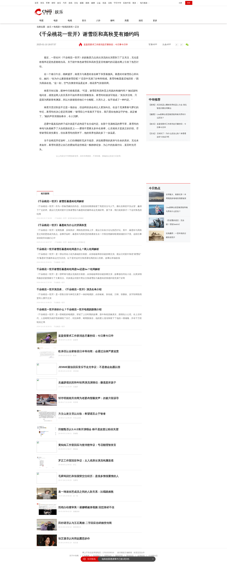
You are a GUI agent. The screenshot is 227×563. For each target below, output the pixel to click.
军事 (48, 3)
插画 (87, 3)
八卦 (98, 20)
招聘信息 (108, 556)
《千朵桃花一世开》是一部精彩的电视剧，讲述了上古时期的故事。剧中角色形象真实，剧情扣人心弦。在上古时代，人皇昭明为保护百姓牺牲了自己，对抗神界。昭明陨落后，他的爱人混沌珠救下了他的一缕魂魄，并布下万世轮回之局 (89, 318)
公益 (98, 3)
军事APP (153, 44)
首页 (36, 3)
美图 (127, 20)
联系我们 (97, 556)
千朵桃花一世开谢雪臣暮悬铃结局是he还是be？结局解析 (68, 269)
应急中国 (126, 3)
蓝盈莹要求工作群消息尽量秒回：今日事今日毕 (106, 44)
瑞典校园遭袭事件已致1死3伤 (115, 559)
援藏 (82, 3)
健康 (93, 3)
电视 (70, 20)
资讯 (42, 3)
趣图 (152, 114)
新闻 (152, 105)
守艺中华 (117, 3)
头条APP (166, 44)
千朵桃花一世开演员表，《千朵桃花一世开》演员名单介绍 (69, 289)
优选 (104, 3)
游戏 (70, 3)
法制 (110, 3)
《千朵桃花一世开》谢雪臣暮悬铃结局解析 (60, 201)
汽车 (65, 3)
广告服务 (86, 556)
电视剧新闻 (67, 27)
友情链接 (141, 556)
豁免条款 (130, 556)
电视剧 (57, 27)
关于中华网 (74, 556)
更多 (155, 20)
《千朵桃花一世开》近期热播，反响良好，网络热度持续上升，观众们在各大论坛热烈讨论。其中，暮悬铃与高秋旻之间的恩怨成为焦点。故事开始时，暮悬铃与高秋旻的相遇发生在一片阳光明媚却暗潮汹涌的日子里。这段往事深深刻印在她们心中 (89, 234)
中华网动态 (153, 556)
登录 (188, 3)
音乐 (84, 20)
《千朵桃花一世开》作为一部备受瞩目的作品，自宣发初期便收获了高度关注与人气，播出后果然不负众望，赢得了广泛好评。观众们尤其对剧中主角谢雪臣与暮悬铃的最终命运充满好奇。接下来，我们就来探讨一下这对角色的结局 (89, 210)
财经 (53, 3)
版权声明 (119, 556)
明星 (41, 20)
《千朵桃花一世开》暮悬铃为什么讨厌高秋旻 (62, 225)
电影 (56, 20)
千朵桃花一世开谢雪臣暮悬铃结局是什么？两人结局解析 (68, 249)
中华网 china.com (44, 12)
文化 (76, 3)
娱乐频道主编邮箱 (124, 552)
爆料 (112, 20)
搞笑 (141, 20)
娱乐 (59, 3)
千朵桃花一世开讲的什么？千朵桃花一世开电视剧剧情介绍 (69, 309)
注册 (180, 3)
